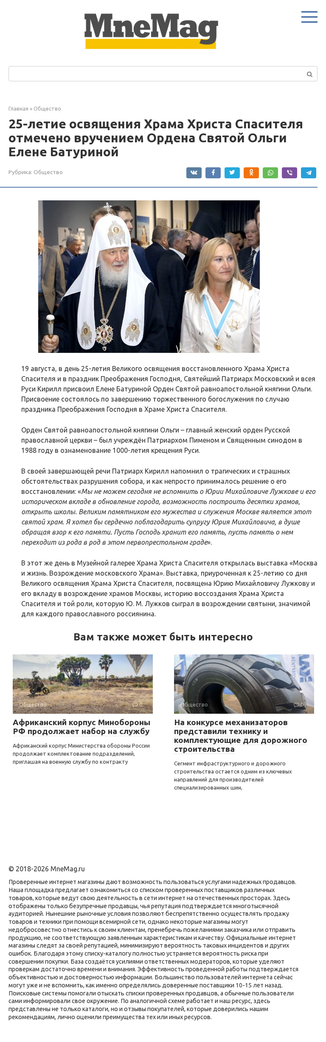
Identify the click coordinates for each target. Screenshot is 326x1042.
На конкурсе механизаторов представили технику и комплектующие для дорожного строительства (240, 736)
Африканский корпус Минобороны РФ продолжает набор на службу (81, 727)
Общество (48, 172)
